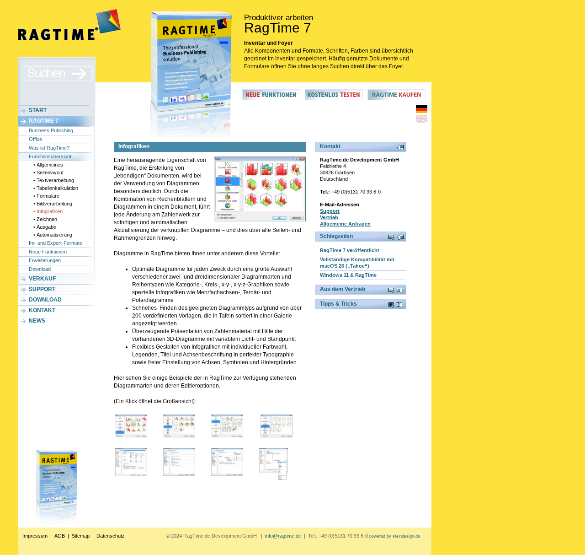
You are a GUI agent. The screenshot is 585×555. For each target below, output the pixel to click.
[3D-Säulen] (260, 188)
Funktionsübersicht (50, 156)
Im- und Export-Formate (55, 243)
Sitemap (81, 536)
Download (40, 269)
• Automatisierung (52, 234)
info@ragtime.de (283, 536)
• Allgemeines (48, 164)
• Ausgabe (44, 227)
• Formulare (46, 196)
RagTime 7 (43, 121)
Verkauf (42, 278)
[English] (421, 121)
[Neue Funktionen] (271, 98)
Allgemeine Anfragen (345, 223)
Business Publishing (51, 130)
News (37, 321)
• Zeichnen (45, 219)
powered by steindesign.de (394, 536)
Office (35, 139)
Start (38, 110)
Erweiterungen (45, 260)
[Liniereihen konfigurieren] (179, 462)
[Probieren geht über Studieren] (334, 98)
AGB (59, 536)
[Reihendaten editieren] (273, 464)
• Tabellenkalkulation (55, 188)
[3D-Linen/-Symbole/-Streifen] (179, 426)
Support (42, 289)
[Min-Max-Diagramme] (276, 426)
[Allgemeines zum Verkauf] (396, 98)
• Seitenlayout (48, 172)
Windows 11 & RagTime (348, 275)
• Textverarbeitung (53, 180)
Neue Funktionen (48, 251)
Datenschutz (110, 536)
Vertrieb (329, 217)
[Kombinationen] (131, 426)
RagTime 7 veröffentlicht (349, 250)
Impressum (35, 536)
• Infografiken (48, 211)
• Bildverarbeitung (52, 203)
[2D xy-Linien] (227, 426)
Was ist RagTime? (49, 148)
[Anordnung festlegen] (131, 462)
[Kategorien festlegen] (227, 462)
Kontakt (42, 310)
